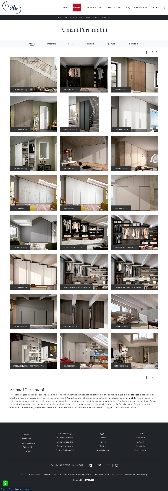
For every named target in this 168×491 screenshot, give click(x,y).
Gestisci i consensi (24, 489)
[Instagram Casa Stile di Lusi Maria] (116, 465)
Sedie (103, 446)
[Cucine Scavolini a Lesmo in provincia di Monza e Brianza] (77, 7)
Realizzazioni (140, 7)
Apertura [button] (111, 43)
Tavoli (103, 441)
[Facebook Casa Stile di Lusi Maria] (108, 465)
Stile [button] (70, 43)
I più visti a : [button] (133, 43)
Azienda (65, 7)
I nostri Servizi (27, 438)
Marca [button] (32, 43)
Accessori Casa (114, 7)
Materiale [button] (51, 43)
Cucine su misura (65, 446)
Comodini (140, 437)
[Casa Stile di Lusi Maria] (12, 7)
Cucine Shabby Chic (65, 450)
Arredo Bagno (103, 450)
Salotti (103, 437)
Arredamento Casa (93, 7)
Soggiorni (102, 433)
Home (60, 18)
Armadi (87, 18)
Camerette (140, 446)
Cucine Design (65, 433)
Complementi (140, 450)
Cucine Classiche (65, 441)
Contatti (155, 7)
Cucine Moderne (65, 437)
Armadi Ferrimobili (101, 18)
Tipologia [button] (89, 43)
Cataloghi (27, 447)
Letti (141, 433)
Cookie (11, 489)
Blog (128, 7)
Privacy (4, 489)
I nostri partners (27, 443)
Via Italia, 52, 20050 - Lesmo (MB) (67, 465)
